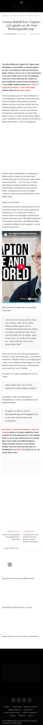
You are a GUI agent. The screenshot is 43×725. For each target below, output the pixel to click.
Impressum (21, 715)
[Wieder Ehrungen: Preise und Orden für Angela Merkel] (21, 622)
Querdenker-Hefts (19, 449)
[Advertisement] (21, 147)
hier (35, 449)
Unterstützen (17, 707)
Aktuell (31, 715)
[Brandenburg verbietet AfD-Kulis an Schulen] (21, 593)
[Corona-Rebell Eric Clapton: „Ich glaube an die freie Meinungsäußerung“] (21, 58)
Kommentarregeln (15, 709)
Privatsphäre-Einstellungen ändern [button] (12, 723)
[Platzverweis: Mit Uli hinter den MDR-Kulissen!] (21, 564)
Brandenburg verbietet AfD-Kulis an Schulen (17, 607)
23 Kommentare (35, 34)
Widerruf (12, 715)
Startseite (5, 15)
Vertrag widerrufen (29, 712)
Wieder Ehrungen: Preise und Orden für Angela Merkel (20, 636)
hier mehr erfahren (23, 90)
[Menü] (21, 2)
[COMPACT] (21, 8)
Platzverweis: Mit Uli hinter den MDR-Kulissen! (18, 578)
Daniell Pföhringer (11, 34)
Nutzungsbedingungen (12, 712)
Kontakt (7, 707)
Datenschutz (28, 709)
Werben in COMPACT (30, 707)
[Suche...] (40, 2)
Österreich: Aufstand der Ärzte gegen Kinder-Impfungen (11, 537)
